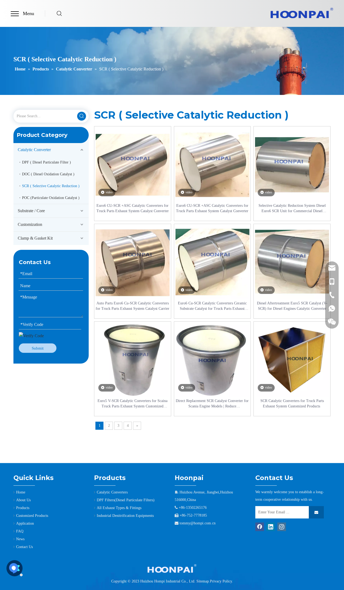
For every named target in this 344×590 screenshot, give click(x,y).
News (20, 539)
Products (22, 508)
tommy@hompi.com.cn (198, 523)
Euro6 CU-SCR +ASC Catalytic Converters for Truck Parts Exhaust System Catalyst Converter (132, 208)
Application (25, 523)
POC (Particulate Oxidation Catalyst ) (51, 198)
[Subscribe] (316, 512)
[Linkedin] (270, 527)
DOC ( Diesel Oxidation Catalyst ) (48, 174)
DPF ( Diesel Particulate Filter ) (46, 162)
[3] (172, 568)
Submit (38, 348)
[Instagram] (281, 527)
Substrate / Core (31, 210)
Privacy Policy (221, 581)
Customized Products (32, 516)
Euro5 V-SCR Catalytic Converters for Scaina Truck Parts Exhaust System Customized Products (132, 404)
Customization (30, 224)
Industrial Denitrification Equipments (125, 516)
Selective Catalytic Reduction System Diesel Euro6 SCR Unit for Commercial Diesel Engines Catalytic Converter (292, 209)
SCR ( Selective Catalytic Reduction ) (51, 186)
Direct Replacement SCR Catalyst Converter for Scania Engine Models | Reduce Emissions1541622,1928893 (212, 404)
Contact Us (24, 547)
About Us (23, 500)
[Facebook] (259, 527)
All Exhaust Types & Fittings (119, 508)
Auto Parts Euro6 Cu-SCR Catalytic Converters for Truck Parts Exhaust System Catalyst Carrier (132, 306)
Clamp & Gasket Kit (35, 238)
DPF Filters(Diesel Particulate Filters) (126, 500)
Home (20, 492)
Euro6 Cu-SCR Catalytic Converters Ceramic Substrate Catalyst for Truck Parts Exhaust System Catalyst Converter (212, 306)
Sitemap (202, 581)
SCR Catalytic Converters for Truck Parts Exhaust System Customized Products (292, 403)
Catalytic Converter (34, 149)
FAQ (19, 531)
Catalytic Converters (112, 492)
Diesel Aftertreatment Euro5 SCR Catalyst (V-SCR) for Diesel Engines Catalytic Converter (292, 306)
